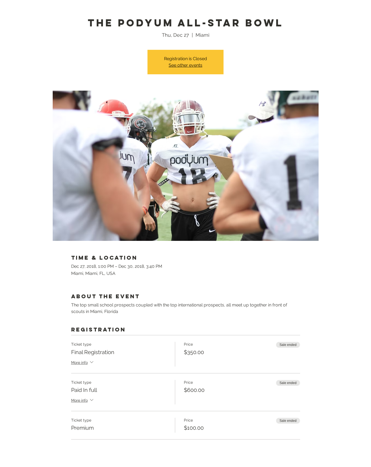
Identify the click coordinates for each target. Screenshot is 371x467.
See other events (185, 65)
